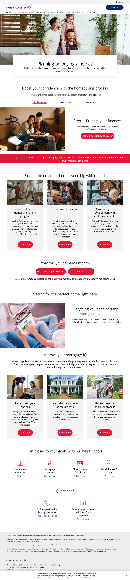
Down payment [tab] (66, 102)
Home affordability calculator (97, 135)
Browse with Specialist (68, 565)
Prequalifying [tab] (91, 102)
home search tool (86, 319)
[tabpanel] (65, 129)
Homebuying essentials (27, 12)
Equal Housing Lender (35, 567)
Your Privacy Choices (51, 565)
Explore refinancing (57, 12)
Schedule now (83, 519)
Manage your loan (93, 12)
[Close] (127, 575)
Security (16, 565)
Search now (110, 476)
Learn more (25, 244)
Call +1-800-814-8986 (47, 516)
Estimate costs (80, 476)
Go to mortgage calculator (50, 271)
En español (120, 2)
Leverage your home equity (76, 12)
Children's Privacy (39, 565)
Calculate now (50, 476)
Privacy (11, 565)
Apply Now (114, 7)
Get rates (81, 271)
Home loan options (43, 12)
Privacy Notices (90, 578)
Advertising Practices (26, 565)
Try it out (20, 476)
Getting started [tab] (40, 102)
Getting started (11, 12)
